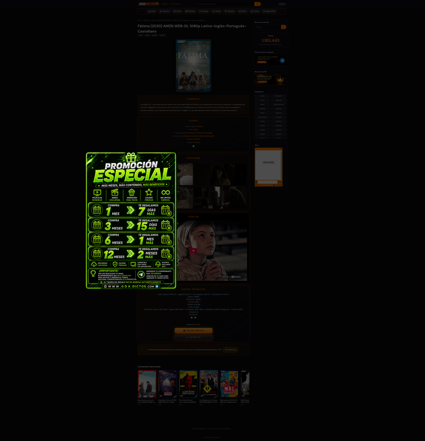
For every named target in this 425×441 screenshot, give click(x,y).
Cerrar (338, 153)
